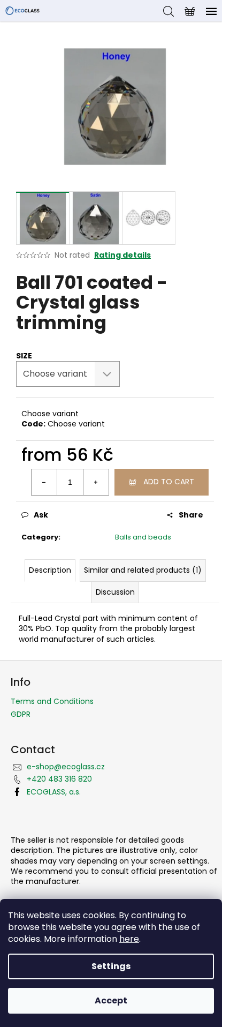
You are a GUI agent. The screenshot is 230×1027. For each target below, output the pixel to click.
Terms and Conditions (52, 701)
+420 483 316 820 (59, 779)
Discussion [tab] (115, 592)
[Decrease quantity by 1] (44, 482)
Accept (111, 1000)
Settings (111, 966)
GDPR (20, 714)
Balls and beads (143, 537)
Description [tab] (50, 570)
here (129, 939)
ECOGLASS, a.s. (54, 791)
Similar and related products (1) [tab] (143, 570)
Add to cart (168, 481)
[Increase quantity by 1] (96, 482)
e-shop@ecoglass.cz (66, 766)
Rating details (122, 255)
